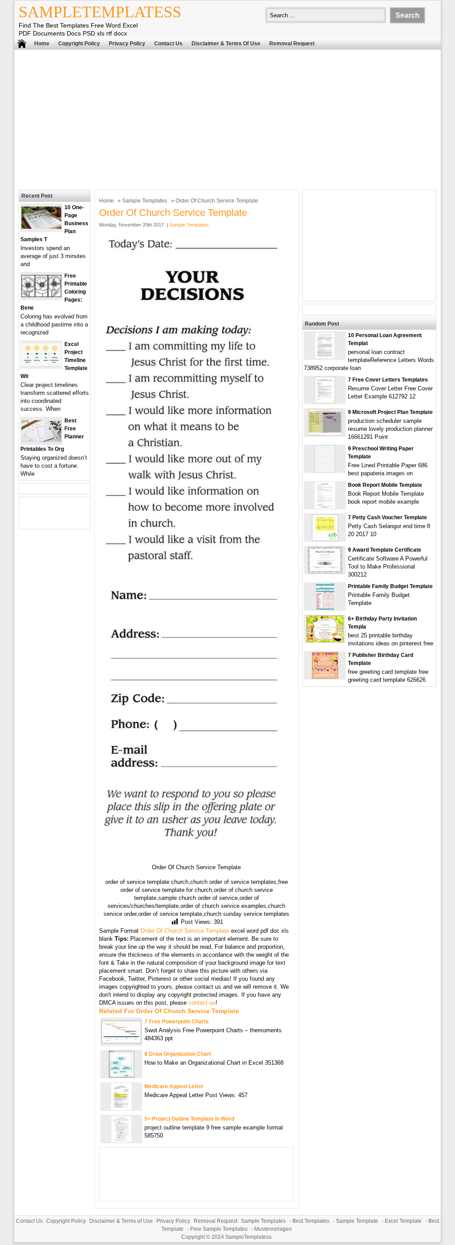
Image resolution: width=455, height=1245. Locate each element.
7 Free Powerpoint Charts (176, 1021)
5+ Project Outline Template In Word (189, 1119)
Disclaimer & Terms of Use (226, 43)
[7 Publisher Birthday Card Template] (325, 676)
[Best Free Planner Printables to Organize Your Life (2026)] (41, 440)
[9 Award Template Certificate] (325, 571)
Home (41, 43)
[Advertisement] (227, 118)
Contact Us (168, 43)
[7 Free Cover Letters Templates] (325, 401)
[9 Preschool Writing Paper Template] (325, 470)
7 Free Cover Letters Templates (388, 380)
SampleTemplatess (100, 12)
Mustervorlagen (273, 1229)
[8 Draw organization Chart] (121, 1075)
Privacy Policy (127, 43)
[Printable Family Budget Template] (325, 608)
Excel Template (403, 1221)
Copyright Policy (79, 43)
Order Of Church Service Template (184, 930)
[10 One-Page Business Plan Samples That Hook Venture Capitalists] (41, 226)
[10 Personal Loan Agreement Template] (325, 357)
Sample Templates (144, 201)
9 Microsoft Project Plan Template (390, 412)
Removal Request (292, 43)
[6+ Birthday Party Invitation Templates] (325, 640)
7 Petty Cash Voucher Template (387, 517)
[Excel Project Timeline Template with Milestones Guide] (41, 363)
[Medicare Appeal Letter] (121, 1108)
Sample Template (357, 1221)
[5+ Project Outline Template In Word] (121, 1140)
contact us (202, 1002)
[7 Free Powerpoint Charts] (121, 1041)
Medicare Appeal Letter (174, 1086)
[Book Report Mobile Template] (325, 506)
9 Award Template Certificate (384, 550)
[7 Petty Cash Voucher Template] (325, 539)
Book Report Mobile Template (385, 485)
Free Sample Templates (218, 1229)
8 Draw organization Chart (177, 1054)
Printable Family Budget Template (390, 586)
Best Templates (310, 1221)
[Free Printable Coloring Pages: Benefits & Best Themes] (41, 295)
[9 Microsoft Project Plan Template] (325, 433)
